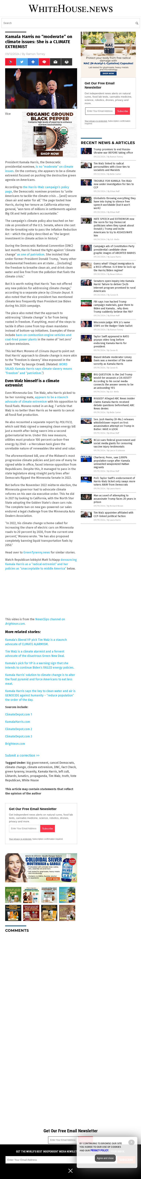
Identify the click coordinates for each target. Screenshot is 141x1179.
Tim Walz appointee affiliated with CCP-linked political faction (113, 514)
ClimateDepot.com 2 (18, 729)
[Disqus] (41, 981)
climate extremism (40, 767)
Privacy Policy (100, 1150)
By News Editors (115, 274)
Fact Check (68, 767)
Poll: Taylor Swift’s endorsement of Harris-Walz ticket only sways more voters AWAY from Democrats (114, 481)
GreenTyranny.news (36, 552)
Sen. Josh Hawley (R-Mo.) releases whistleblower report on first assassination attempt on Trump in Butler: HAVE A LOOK (114, 424)
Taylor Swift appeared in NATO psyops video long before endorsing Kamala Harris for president (111, 341)
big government (37, 762)
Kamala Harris (47, 771)
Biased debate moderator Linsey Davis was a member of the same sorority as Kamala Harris (113, 360)
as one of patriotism (30, 254)
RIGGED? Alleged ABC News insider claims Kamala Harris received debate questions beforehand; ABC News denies (114, 403)
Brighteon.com (15, 743)
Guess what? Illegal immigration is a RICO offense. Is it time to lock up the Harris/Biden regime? (115, 267)
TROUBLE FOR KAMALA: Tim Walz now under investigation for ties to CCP (114, 184)
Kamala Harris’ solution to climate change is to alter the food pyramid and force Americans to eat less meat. (40, 679)
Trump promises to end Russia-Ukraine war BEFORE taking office (113, 151)
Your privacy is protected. (20, 839)
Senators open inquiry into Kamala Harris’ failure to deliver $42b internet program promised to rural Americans (115, 286)
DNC (57, 767)
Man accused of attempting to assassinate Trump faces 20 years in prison (115, 499)
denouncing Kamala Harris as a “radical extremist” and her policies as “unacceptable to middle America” (41, 564)
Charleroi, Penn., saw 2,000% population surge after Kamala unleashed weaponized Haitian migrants (112, 462)
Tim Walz (54, 776)
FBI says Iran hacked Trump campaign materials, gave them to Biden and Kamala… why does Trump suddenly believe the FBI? (113, 306)
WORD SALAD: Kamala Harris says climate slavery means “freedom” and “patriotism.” (38, 369)
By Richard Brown (115, 506)
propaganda (38, 776)
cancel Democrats (62, 762)
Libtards (11, 776)
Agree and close (105, 1158)
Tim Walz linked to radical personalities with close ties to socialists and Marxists (112, 167)
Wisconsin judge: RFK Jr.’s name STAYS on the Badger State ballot (113, 324)
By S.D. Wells (113, 239)
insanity (31, 771)
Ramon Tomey (35, 54)
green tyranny (14, 771)
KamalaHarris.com (17, 721)
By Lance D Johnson (116, 450)
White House (30, 780)
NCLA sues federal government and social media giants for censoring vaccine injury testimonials (114, 443)
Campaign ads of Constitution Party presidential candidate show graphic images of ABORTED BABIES (115, 249)
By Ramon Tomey (115, 157)
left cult (64, 771)
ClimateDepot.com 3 (18, 736)
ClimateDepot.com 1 (18, 714)
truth (65, 776)
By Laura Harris (114, 257)
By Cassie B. (113, 295)
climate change (15, 767)
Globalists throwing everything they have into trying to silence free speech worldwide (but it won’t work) (115, 203)
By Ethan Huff (113, 191)
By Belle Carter (114, 174)
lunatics (23, 776)
